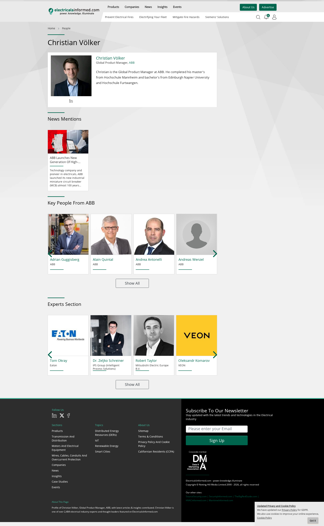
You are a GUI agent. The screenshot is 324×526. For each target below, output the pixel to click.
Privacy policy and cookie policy (154, 444)
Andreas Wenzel (191, 259)
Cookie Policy (264, 517)
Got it (313, 520)
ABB (132, 62)
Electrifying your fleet (153, 17)
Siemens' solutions (217, 17)
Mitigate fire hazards (185, 17)
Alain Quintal (103, 259)
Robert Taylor (146, 360)
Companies (59, 465)
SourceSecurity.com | (197, 496)
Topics (99, 425)
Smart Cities (102, 451)
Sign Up (216, 440)
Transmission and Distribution (63, 438)
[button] (113, 6)
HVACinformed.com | (197, 500)
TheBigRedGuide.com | (247, 496)
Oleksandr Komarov (194, 360)
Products (57, 431)
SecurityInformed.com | (222, 496)
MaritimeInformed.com (221, 500)
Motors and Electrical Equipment (65, 448)
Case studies (60, 481)
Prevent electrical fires (119, 17)
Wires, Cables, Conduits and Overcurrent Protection (69, 457)
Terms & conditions (150, 436)
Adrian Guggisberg (64, 259)
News (55, 470)
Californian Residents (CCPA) (156, 451)
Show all (132, 283)
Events (56, 487)
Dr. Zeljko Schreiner (108, 360)
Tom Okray (58, 360)
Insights (57, 476)
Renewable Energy (106, 446)
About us (248, 7)
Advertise (268, 7)
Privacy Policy (289, 510)
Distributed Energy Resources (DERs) (107, 433)
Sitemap (143, 431)
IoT (97, 440)
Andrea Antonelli (149, 259)
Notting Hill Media (208, 484)
